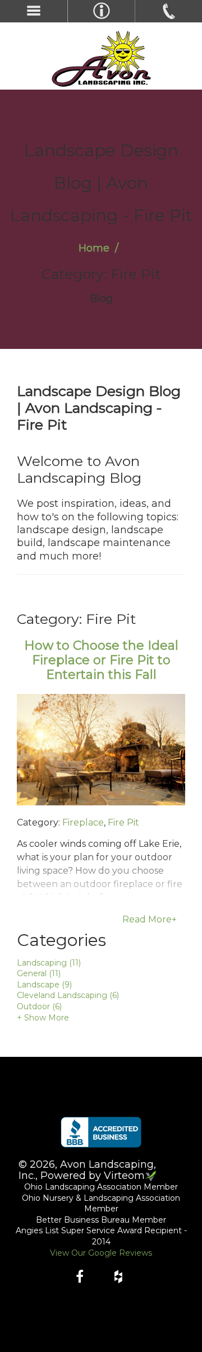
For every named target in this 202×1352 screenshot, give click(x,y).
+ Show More (43, 1018)
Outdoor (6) (39, 1006)
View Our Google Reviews (101, 1253)
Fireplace (83, 822)
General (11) (39, 973)
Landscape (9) (44, 985)
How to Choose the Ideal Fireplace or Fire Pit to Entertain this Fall (101, 660)
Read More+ (149, 919)
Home (94, 248)
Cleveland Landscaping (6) (68, 995)
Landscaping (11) (49, 963)
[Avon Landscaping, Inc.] (101, 59)
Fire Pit (123, 822)
